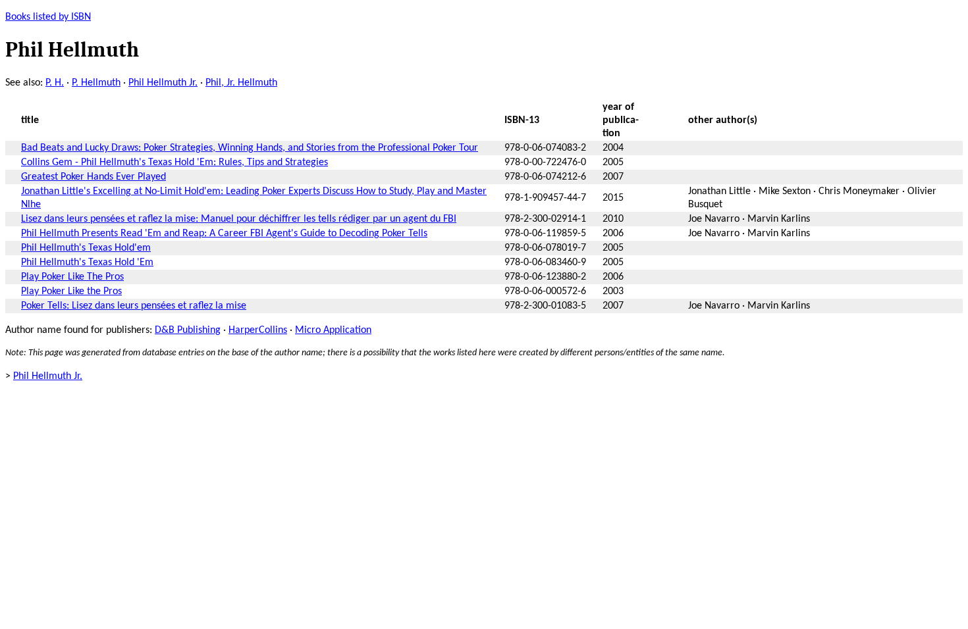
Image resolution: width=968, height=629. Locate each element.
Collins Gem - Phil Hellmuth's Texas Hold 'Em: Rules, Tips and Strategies (174, 162)
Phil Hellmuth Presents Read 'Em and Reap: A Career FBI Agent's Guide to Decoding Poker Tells (224, 233)
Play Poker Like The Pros (72, 277)
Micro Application (333, 330)
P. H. (54, 83)
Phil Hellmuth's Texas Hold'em (86, 248)
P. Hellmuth (96, 83)
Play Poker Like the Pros (71, 291)
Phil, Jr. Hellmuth (241, 83)
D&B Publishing (188, 330)
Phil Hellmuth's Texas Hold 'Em (87, 262)
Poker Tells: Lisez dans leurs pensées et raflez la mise (133, 306)
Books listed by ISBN (48, 17)
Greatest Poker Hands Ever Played (93, 177)
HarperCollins (258, 330)
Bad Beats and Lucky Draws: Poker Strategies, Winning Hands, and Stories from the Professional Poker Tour (249, 148)
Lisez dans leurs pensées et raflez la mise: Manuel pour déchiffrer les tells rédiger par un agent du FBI (238, 219)
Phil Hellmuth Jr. (163, 83)
